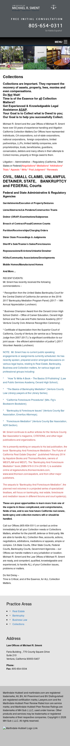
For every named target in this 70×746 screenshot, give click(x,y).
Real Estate (18, 611)
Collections (18, 624)
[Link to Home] (35, 7)
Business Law (19, 619)
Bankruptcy (18, 615)
